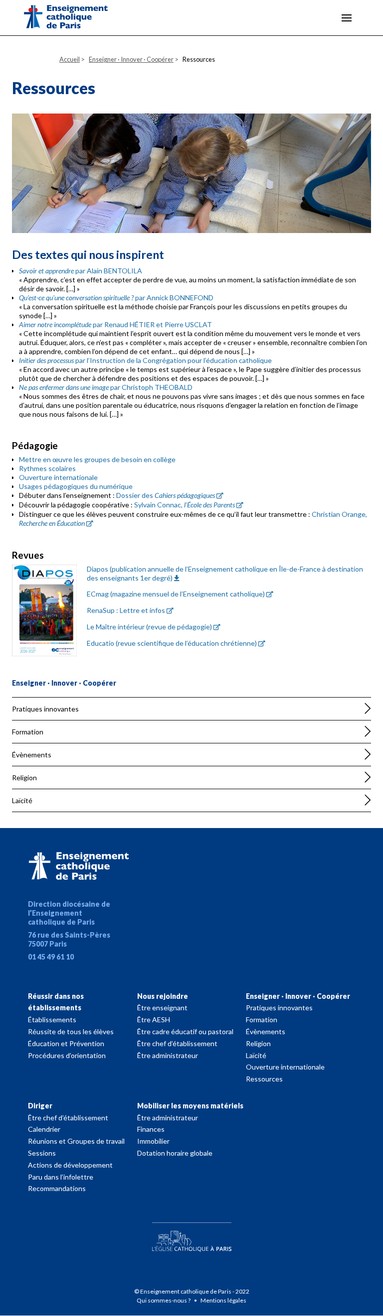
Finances (151, 1129)
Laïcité (22, 800)
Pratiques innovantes (45, 709)
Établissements (52, 1019)
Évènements (31, 754)
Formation (27, 731)
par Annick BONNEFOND (116, 297)
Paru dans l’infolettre (60, 1177)
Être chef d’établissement (177, 1043)
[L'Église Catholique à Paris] (191, 1234)
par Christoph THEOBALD (105, 387)
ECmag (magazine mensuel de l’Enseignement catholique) (176, 594)
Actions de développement (70, 1165)
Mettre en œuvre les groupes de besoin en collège (97, 459)
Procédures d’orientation (67, 1055)
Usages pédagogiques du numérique (76, 486)
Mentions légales (223, 1300)
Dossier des (165, 495)
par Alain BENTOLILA (80, 270)
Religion (24, 777)
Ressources (264, 1079)
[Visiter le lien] (74, 18)
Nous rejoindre (162, 996)
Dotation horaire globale (174, 1153)
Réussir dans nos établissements (56, 1002)
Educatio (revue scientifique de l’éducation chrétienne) (172, 643)
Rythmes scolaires (47, 468)
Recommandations (57, 1188)
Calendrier (44, 1129)
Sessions (42, 1153)
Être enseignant (162, 1007)
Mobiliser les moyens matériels (190, 1105)
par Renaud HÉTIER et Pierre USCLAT (115, 324)
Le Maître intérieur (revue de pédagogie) (149, 626)
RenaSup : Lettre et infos (126, 610)
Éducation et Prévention (66, 1043)
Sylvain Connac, (184, 504)
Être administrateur (167, 1055)
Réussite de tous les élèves (71, 1031)
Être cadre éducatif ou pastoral (185, 1031)
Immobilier (153, 1141)
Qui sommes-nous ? (164, 1300)
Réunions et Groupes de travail (76, 1141)
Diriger (40, 1105)
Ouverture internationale (58, 477)
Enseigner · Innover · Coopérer (298, 996)
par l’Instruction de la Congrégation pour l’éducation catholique (145, 360)
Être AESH (153, 1019)
